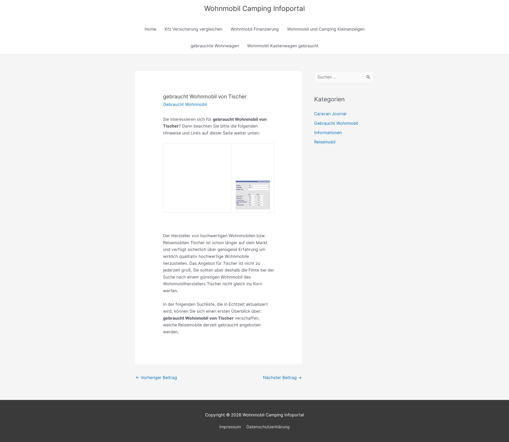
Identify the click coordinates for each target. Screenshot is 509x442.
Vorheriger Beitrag (156, 377)
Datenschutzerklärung (268, 426)
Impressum (230, 426)
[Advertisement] (197, 171)
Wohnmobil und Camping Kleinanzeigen (326, 29)
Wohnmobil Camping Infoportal (254, 8)
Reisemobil (324, 141)
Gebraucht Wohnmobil (185, 104)
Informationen (328, 132)
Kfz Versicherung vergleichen (193, 29)
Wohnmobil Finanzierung (255, 29)
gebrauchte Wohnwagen (215, 45)
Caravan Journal (330, 113)
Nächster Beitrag (282, 377)
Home (150, 29)
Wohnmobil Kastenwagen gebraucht (283, 45)
